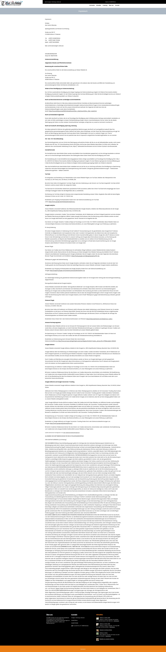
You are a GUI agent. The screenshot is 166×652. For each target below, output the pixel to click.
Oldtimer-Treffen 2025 (105, 623)
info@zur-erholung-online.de (77, 617)
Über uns (49, 615)
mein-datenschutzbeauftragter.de (71, 432)
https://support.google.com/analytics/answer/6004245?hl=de (67, 270)
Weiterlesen (116, 621)
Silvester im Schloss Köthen (106, 630)
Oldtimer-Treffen (104, 633)
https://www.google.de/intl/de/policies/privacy (62, 202)
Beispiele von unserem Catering (107, 639)
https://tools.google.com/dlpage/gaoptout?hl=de (85, 256)
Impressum (83, 649)
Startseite (92, 5)
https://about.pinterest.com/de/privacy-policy (99, 319)
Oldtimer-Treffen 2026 (105, 617)
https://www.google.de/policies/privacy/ (61, 423)
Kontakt (74, 615)
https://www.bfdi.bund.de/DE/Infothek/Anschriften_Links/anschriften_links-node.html (73, 111)
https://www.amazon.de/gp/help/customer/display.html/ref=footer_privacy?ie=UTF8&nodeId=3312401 (87, 341)
